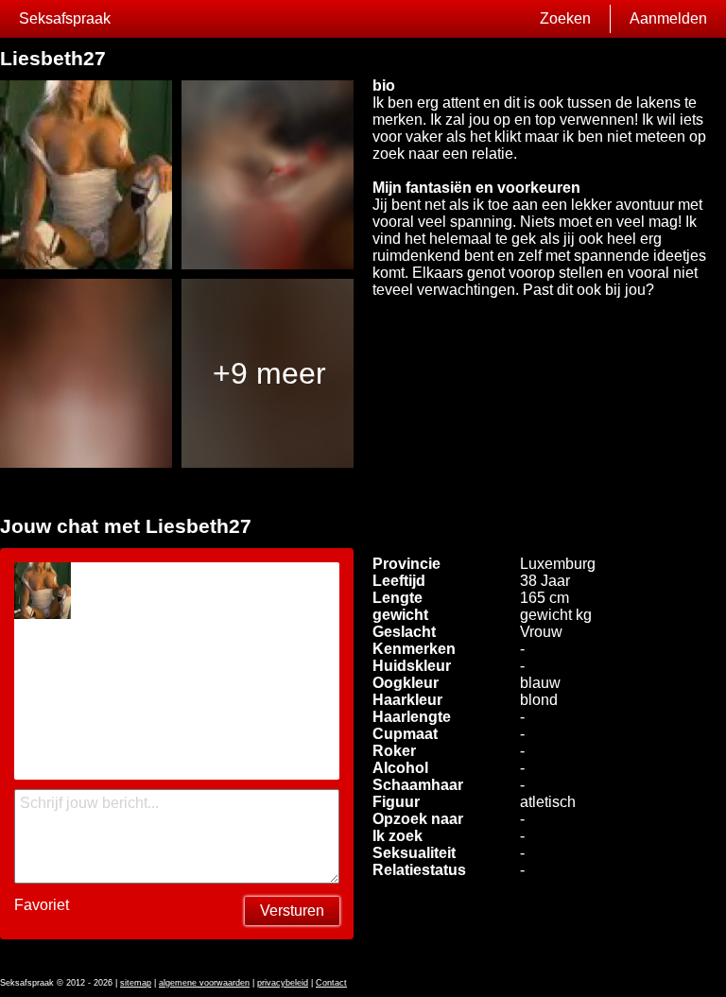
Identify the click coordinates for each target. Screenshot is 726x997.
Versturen (292, 910)
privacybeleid (282, 983)
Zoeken (565, 18)
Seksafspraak (65, 18)
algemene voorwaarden (204, 983)
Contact (331, 983)
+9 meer (269, 373)
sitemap (135, 983)
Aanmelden (668, 18)
